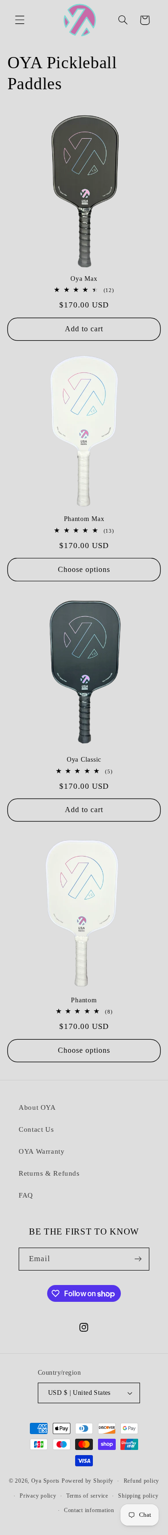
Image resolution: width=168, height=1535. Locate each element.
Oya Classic (84, 759)
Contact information (89, 1510)
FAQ (26, 1195)
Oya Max (83, 278)
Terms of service (87, 1496)
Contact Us (36, 1129)
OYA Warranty (42, 1151)
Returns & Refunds (49, 1173)
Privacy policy (38, 1496)
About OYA (37, 1107)
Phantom (84, 1000)
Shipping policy (138, 1496)
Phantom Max (84, 518)
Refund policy (142, 1481)
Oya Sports (45, 1481)
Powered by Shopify (87, 1481)
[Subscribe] (138, 1259)
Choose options (84, 569)
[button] (19, 20)
